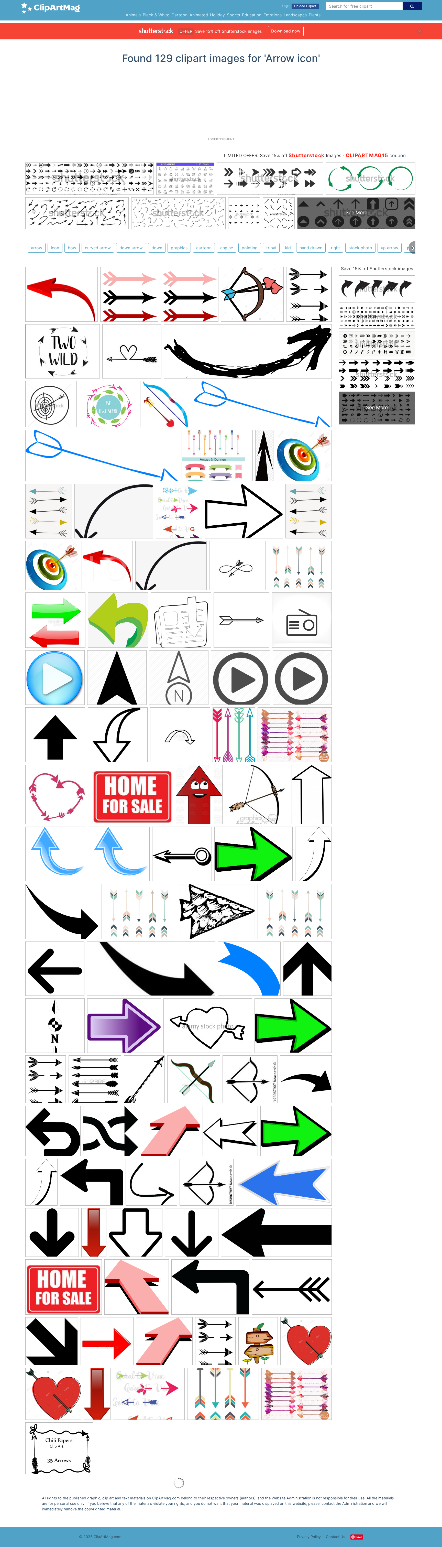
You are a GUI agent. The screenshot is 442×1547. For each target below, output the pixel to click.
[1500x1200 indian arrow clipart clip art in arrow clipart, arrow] (299, 567)
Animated (199, 14)
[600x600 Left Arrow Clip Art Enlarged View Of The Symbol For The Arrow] (55, 971)
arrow (36, 247)
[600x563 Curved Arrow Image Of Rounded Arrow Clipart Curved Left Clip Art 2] (249, 971)
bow (72, 247)
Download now (285, 31)
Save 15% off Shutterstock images (377, 268)
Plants (315, 14)
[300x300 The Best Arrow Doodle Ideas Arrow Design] (57, 797)
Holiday (217, 14)
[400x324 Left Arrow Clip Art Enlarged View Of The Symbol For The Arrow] (62, 914)
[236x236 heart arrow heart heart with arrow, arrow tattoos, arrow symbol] (132, 353)
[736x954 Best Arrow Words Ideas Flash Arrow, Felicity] (46, 1082)
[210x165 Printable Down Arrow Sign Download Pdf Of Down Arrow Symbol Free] (132, 797)
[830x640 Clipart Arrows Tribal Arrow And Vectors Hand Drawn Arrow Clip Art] (210, 1289)
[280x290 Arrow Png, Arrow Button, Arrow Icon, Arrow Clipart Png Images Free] (129, 296)
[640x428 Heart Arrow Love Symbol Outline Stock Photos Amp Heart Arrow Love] (208, 1028)
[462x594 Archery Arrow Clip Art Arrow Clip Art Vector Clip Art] (144, 1082)
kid (288, 247)
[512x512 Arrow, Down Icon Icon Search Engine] (117, 737)
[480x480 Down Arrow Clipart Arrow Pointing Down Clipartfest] (191, 1234)
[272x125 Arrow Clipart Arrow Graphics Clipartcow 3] (151, 971)
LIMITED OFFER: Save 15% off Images (282, 155)
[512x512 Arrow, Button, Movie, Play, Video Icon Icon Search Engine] (302, 680)
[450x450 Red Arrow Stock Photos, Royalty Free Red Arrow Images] (107, 1343)
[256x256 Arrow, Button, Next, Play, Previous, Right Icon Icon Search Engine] (55, 680)
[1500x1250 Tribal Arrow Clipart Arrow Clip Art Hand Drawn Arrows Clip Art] (59, 1451)
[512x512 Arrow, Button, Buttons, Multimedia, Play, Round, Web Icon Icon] (240, 680)
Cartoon (179, 14)
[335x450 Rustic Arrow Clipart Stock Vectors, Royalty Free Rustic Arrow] (258, 1343)
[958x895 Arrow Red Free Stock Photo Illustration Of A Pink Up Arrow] (137, 1289)
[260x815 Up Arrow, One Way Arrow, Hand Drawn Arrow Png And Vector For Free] (264, 457)
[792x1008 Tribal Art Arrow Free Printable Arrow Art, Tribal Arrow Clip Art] (49, 513)
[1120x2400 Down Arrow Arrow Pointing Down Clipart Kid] (94, 1234)
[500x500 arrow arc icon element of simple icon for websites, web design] (180, 737)
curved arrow (98, 247)
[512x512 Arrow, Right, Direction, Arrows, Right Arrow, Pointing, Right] (306, 1081)
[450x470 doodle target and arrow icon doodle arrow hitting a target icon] (50, 406)
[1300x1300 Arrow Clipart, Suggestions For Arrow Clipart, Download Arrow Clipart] (304, 457)
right (335, 247)
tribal (271, 247)
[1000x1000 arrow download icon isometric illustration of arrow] (181, 622)
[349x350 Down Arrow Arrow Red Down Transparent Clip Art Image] (52, 1343)
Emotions (272, 14)
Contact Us (335, 1536)
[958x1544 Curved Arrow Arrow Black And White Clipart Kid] (313, 856)
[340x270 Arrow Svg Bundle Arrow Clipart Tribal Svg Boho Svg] (148, 1396)
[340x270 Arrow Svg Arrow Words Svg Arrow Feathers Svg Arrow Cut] (63, 353)
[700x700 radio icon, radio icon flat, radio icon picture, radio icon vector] (302, 622)
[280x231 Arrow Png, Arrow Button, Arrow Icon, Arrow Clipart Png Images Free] (61, 296)
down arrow (131, 247)
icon (55, 247)
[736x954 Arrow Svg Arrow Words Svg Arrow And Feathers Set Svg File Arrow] (309, 296)
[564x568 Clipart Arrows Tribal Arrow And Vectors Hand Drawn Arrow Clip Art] (151, 1184)
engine (226, 247)
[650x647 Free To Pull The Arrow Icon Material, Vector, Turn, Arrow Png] (118, 622)
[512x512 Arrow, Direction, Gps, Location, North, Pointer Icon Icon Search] (116, 680)
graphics (179, 247)
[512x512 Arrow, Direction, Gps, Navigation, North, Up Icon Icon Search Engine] (178, 680)
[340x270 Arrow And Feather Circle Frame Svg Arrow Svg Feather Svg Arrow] (108, 406)
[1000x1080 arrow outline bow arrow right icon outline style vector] (241, 622)
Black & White (156, 14)
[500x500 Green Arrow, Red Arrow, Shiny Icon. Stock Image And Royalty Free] (55, 622)
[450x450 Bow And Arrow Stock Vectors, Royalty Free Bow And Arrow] (194, 1082)
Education (251, 14)
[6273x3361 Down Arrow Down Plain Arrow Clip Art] (284, 1184)
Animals (133, 14)
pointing (250, 247)
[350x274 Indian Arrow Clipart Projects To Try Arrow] (217, 914)
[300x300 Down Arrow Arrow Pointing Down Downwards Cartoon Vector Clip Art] (135, 1234)
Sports (233, 14)
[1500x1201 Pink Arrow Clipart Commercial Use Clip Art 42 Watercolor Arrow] (295, 737)
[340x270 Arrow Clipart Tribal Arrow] (223, 1396)
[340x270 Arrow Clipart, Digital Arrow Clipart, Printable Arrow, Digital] (217, 458)
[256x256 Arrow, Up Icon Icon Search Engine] (55, 737)
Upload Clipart (305, 6)
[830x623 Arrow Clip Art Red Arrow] (292, 1289)
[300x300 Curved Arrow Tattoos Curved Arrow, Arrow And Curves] (236, 567)
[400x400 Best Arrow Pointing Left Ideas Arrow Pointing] (53, 1133)
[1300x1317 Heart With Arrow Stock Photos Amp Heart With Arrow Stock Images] (306, 1343)
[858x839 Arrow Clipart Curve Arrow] (56, 856)
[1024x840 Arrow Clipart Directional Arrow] (91, 1184)
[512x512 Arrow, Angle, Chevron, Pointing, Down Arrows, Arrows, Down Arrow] (52, 1234)
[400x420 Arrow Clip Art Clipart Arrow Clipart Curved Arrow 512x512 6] (107, 567)
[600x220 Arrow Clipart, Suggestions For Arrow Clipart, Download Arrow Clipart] (263, 406)
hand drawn (311, 247)
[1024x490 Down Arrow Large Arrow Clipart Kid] (276, 1234)
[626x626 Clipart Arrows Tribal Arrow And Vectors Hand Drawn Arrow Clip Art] (110, 1133)
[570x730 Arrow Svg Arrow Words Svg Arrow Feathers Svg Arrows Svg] (179, 513)
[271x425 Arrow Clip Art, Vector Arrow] (312, 796)
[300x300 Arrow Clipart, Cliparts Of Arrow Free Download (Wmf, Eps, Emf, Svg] (182, 856)
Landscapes (295, 14)
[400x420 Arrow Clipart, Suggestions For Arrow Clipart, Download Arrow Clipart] (167, 406)
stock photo (360, 247)
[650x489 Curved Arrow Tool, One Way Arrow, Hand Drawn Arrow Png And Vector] (114, 513)
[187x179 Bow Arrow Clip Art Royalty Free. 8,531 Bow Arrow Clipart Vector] (250, 1082)
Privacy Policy (309, 1536)
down (156, 247)
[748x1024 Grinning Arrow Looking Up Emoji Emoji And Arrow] (199, 797)
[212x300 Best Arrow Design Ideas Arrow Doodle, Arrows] (234, 737)
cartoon (204, 247)
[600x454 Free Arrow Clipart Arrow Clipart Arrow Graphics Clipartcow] (244, 513)
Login (286, 6)
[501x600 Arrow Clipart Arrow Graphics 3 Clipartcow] (307, 970)
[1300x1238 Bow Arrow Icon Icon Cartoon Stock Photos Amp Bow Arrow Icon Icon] (252, 296)
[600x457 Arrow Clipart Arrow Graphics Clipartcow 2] (253, 856)
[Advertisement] (221, 103)
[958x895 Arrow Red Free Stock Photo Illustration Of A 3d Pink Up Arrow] (170, 1133)
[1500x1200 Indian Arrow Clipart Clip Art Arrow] (139, 914)
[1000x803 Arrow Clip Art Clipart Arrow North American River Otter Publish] (124, 1028)
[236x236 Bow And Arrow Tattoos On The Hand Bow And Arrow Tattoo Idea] (257, 797)
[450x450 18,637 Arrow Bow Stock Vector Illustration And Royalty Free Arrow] (95, 1082)
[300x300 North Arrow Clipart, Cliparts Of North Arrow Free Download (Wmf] (55, 1028)
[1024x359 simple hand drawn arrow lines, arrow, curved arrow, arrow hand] (248, 353)
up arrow (389, 247)
